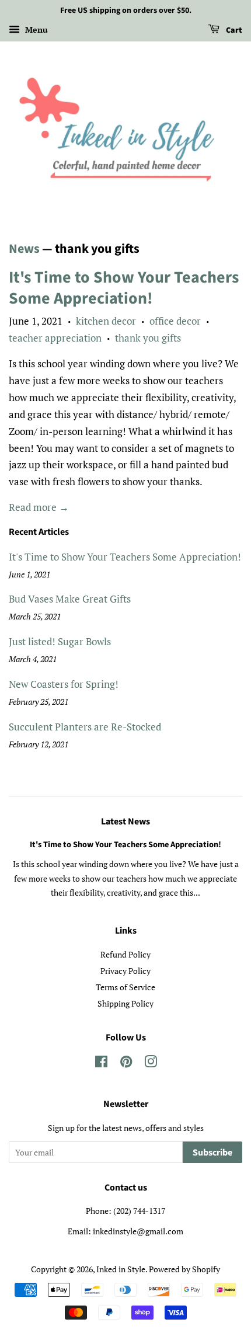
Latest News (125, 821)
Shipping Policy (125, 1003)
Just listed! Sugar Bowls (60, 641)
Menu (35, 29)
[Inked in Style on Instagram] (150, 1063)
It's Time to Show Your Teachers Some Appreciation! (124, 288)
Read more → (39, 507)
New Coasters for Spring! (63, 684)
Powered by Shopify (184, 1269)
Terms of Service (125, 987)
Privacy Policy (125, 970)
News (24, 248)
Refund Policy (125, 954)
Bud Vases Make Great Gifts (70, 598)
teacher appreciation (55, 337)
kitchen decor (106, 321)
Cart (233, 30)
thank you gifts (148, 337)
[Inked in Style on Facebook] (101, 1063)
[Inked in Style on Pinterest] (126, 1063)
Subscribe (212, 1152)
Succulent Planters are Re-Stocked (85, 726)
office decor (175, 321)
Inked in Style (120, 1269)
